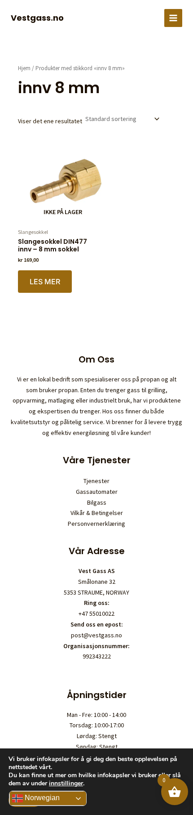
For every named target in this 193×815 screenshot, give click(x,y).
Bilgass (96, 502)
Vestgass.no (37, 17)
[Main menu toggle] (173, 18)
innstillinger (66, 783)
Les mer (45, 281)
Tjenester (96, 481)
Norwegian (41, 798)
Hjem (24, 68)
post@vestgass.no (96, 635)
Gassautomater (97, 492)
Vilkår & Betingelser (96, 513)
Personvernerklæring (96, 523)
